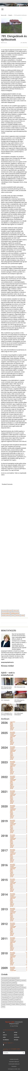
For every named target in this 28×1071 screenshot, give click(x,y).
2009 (4, 968)
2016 (4, 865)
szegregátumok (17, 999)
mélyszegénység (5, 997)
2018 (4, 835)
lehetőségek (4, 994)
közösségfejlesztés (10, 992)
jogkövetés (18, 615)
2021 (4, 791)
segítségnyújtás (5, 999)
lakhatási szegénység (19, 992)
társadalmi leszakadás (6, 1004)
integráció (9, 987)
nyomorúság (15, 997)
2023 (4, 762)
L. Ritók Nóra (24, 42)
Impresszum (14, 1066)
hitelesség (4, 987)
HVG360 (15, 1032)
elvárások (18, 980)
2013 (4, 909)
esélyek (3, 982)
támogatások (20, 1001)
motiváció (9, 994)
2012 (4, 924)
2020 (4, 806)
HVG (4, 1032)
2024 (4, 747)
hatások (17, 985)
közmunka (21, 989)
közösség (3, 992)
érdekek (3, 1006)
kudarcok (22, 615)
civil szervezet (4, 610)
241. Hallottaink (5, 700)
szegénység (4, 1001)
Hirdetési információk (14, 1059)
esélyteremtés (16, 610)
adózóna (15, 1034)
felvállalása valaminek (15, 613)
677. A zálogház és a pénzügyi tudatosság (6, 714)
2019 (4, 821)
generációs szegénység (6, 615)
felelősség (14, 982)
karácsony (18, 987)
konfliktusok (11, 989)
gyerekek (13, 985)
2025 (4, 733)
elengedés (10, 610)
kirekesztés (23, 987)
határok (12, 615)
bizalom (8, 978)
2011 (4, 938)
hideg (22, 985)
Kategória (10, 15)
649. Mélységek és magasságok (19, 701)
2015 (4, 880)
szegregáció (11, 999)
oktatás (20, 997)
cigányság (13, 978)
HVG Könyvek (16, 1037)
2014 (4, 894)
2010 (4, 953)
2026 (4, 722)
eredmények (23, 980)
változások (23, 1004)
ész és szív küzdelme (5, 613)
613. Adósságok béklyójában (18, 714)
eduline (4, 1037)
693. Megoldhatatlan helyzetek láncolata (6, 687)
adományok (4, 978)
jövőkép (13, 987)
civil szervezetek (5, 980)
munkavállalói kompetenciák (18, 994)
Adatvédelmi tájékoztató (14, 1061)
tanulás (14, 1001)
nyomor (10, 997)
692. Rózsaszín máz (19, 687)
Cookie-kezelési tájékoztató (14, 1064)
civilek (18, 978)
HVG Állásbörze (6, 1039)
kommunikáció (4, 989)
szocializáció (9, 1001)
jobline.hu (5, 1034)
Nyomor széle (9, 1022)
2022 (4, 777)
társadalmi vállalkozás (15, 1004)
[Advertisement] (14, 548)
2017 (4, 850)
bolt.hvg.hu (16, 1039)
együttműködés (12, 980)
